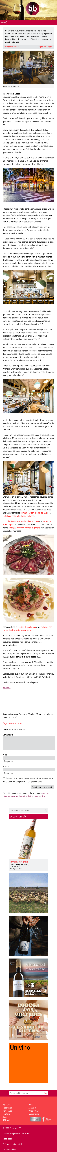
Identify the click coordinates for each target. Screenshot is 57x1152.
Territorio (6, 1113)
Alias (5, 754)
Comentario (8, 734)
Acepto (40, 46)
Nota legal (7, 1138)
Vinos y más (33, 1110)
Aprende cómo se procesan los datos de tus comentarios (26, 794)
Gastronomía (33, 1113)
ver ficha (6, 687)
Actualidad (7, 1104)
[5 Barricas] (33, 9)
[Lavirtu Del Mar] (28, 839)
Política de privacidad (12, 1144)
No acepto (48, 46)
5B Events (7, 1120)
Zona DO (32, 1107)
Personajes (7, 1110)
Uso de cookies (9, 1149)
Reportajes (7, 1107)
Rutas (30, 1104)
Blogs (5, 1116)
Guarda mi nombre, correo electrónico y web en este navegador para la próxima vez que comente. (28, 780)
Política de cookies (12, 46)
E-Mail (6, 766)
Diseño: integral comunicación (16, 1133)
